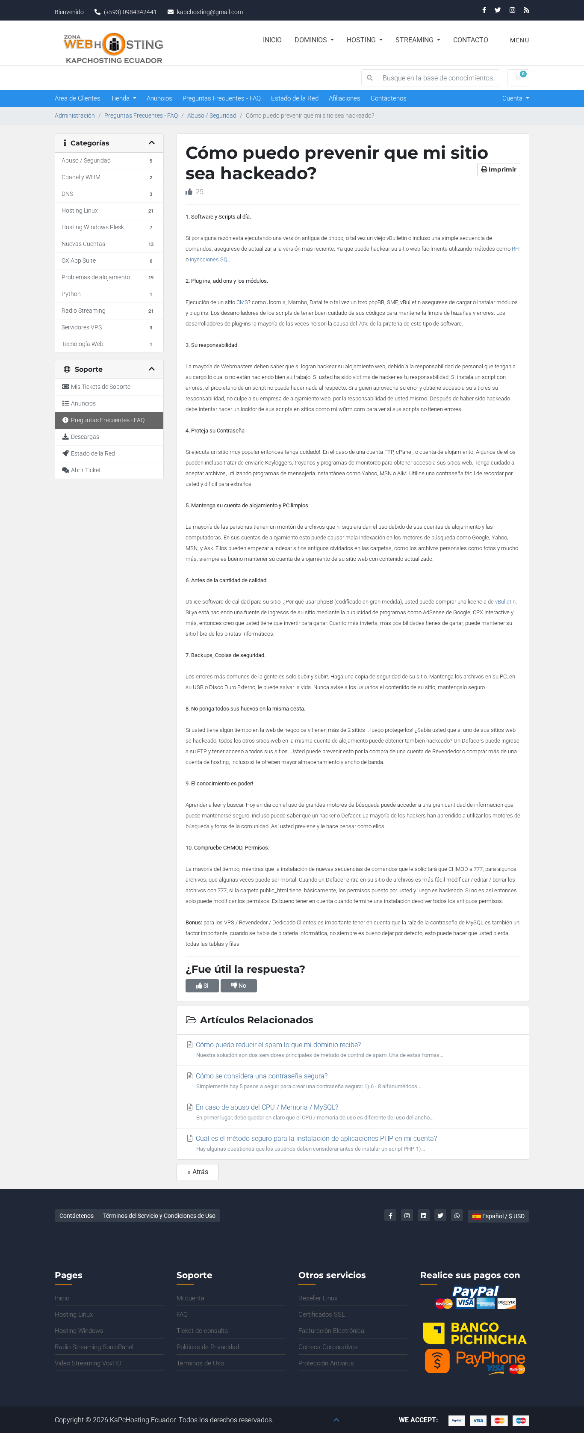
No (241, 985)
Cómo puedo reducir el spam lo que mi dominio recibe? (318, 1049)
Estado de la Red (295, 98)
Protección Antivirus (326, 1363)
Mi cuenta (190, 1298)
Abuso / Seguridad (211, 115)
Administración (75, 115)
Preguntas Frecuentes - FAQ (222, 98)
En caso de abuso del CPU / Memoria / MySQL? (314, 1112)
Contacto (470, 40)
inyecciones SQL (210, 259)
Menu (518, 40)
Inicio (272, 40)
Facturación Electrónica (331, 1331)
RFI (515, 249)
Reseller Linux (317, 1298)
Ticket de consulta (202, 1331)
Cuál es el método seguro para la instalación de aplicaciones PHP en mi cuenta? (315, 1143)
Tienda (121, 98)
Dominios (312, 40)
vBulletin (505, 601)
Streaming (415, 40)
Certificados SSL (321, 1314)
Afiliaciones (344, 98)
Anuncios (159, 98)
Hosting (362, 40)
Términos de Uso (200, 1363)
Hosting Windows (79, 1331)
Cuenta (513, 98)
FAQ (182, 1314)
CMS (242, 302)
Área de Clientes (77, 98)
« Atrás (197, 1172)
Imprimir (501, 169)
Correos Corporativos (328, 1347)
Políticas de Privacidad (208, 1347)
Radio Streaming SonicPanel (94, 1347)
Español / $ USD (503, 1216)
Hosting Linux (74, 1314)
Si (205, 985)
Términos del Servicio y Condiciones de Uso (159, 1215)
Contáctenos (389, 98)
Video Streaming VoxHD (88, 1363)
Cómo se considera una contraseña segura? (307, 1081)
